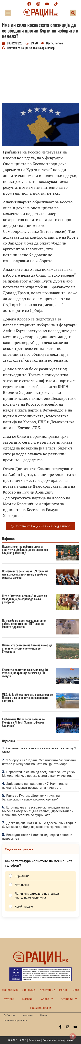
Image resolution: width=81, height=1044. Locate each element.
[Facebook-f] (60, 1027)
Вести (49, 43)
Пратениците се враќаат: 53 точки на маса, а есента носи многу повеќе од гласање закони (25, 574)
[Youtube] (47, 4)
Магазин (27, 998)
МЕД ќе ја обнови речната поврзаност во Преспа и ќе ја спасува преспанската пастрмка (27, 697)
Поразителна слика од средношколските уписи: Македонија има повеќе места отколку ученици (39, 774)
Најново (8, 538)
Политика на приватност (15, 1020)
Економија (29, 989)
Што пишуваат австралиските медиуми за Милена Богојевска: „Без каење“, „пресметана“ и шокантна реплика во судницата (37, 811)
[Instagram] (38, 4)
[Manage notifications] (73, 1036)
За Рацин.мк (9, 1015)
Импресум (27, 1015)
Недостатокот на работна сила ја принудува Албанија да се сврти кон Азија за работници (25, 549)
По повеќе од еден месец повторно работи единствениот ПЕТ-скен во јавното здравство (24, 623)
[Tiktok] (56, 4)
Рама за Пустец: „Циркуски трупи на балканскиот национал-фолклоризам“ (31, 797)
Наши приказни (40, 1007)
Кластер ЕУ (47, 989)
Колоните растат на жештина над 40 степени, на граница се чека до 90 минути (25, 672)
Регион (59, 43)
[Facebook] (29, 4)
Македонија (10, 989)
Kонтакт (44, 1015)
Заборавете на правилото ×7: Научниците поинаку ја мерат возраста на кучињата (34, 785)
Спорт (45, 998)
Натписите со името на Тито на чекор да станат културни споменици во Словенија (27, 648)
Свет (76, 989)
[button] (8, 13)
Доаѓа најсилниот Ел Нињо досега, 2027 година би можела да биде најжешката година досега (39, 825)
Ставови (67, 998)
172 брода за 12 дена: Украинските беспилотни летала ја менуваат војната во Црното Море (39, 762)
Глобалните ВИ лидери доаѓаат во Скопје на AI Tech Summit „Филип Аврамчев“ (23, 722)
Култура (9, 998)
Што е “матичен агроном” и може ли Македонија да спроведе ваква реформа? (24, 598)
